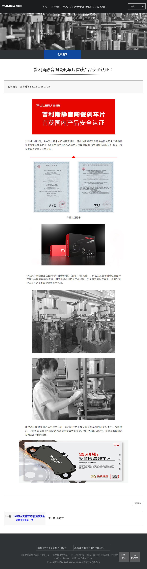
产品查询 (79, 6)
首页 (44, 6)
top (124, 558)
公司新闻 (62, 54)
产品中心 (68, 6)
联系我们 (102, 6)
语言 (133, 6)
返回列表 (138, 503)
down (135, 558)
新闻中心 (91, 6)
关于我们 (56, 6)
